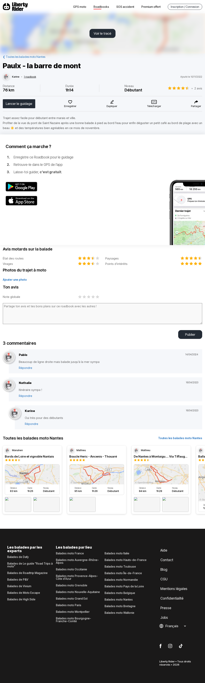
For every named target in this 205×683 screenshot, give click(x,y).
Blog (163, 570)
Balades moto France (70, 553)
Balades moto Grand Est (71, 598)
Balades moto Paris (68, 605)
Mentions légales (173, 589)
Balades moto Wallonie (119, 612)
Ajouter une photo (15, 279)
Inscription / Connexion (185, 6)
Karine (15, 77)
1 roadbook (30, 77)
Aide (163, 550)
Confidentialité (171, 598)
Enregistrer (70, 106)
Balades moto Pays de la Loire (124, 586)
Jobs (164, 618)
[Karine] (6, 76)
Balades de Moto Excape (23, 592)
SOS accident (125, 6)
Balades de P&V (17, 579)
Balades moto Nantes (119, 599)
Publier (190, 334)
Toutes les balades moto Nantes (180, 438)
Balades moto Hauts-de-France (126, 560)
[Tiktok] (181, 646)
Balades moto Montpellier (72, 611)
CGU (164, 579)
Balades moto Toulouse (120, 566)
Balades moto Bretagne (120, 606)
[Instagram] (170, 646)
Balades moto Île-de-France (123, 573)
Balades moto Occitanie (71, 569)
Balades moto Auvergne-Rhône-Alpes (77, 561)
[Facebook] (160, 646)
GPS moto (79, 6)
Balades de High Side (21, 599)
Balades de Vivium (19, 586)
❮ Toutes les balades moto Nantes (24, 56)
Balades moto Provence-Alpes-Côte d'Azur (77, 577)
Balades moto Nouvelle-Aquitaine (78, 592)
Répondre (25, 367)
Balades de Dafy (18, 557)
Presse (165, 608)
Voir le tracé (102, 33)
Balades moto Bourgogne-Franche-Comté (73, 620)
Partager (196, 106)
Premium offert (151, 6)
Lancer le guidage (19, 104)
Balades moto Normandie (121, 579)
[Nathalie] (9, 385)
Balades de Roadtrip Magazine (27, 573)
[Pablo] (9, 357)
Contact (166, 560)
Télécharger (154, 106)
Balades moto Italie (117, 553)
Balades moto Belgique (120, 593)
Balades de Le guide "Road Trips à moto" (30, 565)
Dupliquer (112, 106)
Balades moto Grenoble (71, 585)
